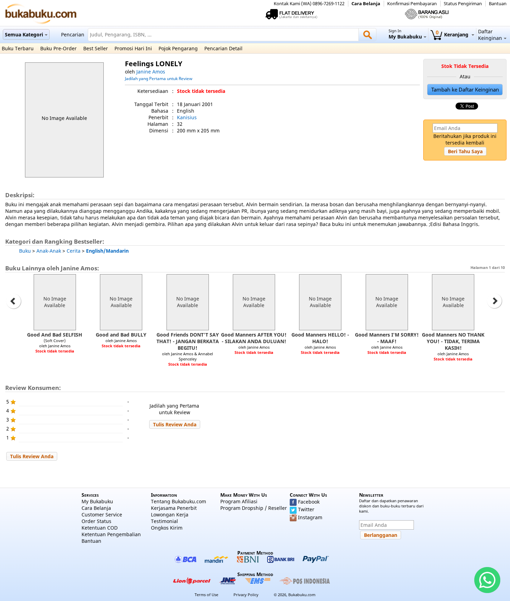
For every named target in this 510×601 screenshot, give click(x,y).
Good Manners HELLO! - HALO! (320, 338)
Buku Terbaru (18, 48)
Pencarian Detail (223, 48)
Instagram (310, 517)
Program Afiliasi (238, 501)
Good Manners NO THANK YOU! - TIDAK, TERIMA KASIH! (453, 341)
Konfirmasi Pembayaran (412, 4)
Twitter (306, 509)
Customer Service (102, 514)
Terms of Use (206, 594)
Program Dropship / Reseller (253, 508)
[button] (465, 151)
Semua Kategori (24, 34)
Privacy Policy (245, 594)
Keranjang (453, 34)
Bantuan (498, 4)
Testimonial (164, 521)
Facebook (309, 501)
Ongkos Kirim (166, 527)
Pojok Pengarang (178, 48)
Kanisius (187, 117)
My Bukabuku (97, 501)
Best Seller (95, 48)
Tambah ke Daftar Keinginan (465, 89)
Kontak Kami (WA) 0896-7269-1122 (309, 4)
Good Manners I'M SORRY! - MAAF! (387, 338)
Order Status (96, 521)
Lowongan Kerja (169, 514)
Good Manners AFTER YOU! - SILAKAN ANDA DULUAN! (254, 338)
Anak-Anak (48, 250)
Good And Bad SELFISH (54, 334)
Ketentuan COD (100, 527)
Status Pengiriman (463, 4)
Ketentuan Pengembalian (111, 534)
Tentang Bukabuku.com (178, 501)
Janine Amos (150, 71)
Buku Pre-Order (58, 48)
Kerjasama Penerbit (174, 508)
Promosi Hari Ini (133, 48)
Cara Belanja (365, 4)
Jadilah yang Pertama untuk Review (158, 78)
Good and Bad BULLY (121, 334)
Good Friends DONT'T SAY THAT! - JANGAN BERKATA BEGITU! (187, 341)
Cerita (73, 250)
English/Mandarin (107, 250)
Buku (25, 250)
